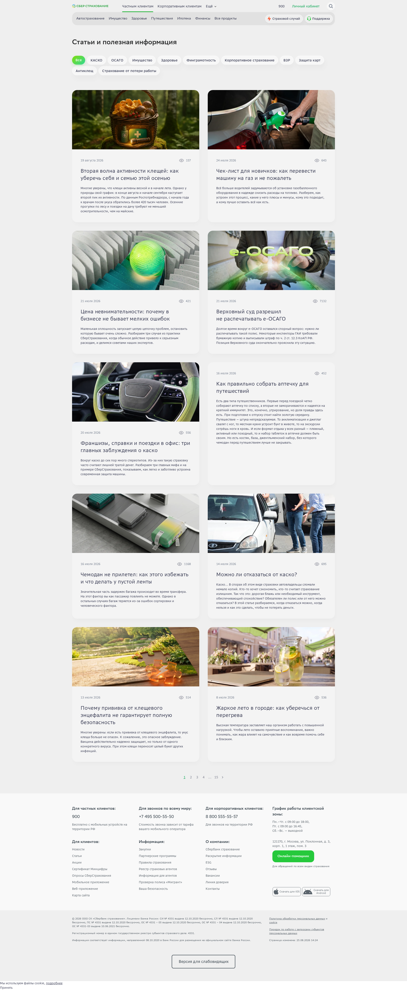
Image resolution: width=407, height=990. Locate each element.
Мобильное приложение (90, 882)
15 (216, 777)
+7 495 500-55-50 (156, 817)
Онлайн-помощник (293, 856)
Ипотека (184, 19)
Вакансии (213, 876)
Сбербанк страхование (223, 849)
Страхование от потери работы (129, 71)
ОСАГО (117, 60)
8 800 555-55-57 (222, 817)
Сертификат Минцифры (89, 869)
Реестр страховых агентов (158, 869)
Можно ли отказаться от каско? (256, 574)
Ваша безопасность (153, 889)
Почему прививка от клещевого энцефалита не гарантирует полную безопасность (126, 715)
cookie (273, 922)
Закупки (145, 849)
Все (78, 60)
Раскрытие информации (224, 856)
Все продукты (226, 19)
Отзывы (211, 869)
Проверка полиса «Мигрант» (160, 882)
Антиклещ (84, 71)
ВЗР (286, 60)
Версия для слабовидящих (204, 961)
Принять (6, 988)
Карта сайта (81, 895)
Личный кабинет (305, 6)
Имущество (118, 19)
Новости (78, 849)
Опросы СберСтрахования (91, 876)
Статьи (77, 856)
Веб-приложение (85, 889)
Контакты (213, 889)
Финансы (202, 19)
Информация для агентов (158, 876)
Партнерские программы (157, 856)
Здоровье (139, 19)
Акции (77, 862)
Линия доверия (217, 882)
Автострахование (90, 19)
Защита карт (310, 60)
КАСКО (96, 60)
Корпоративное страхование (250, 60)
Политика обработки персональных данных (297, 918)
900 (282, 6)
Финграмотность (201, 60)
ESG (208, 862)
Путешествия (162, 19)
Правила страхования (155, 862)
